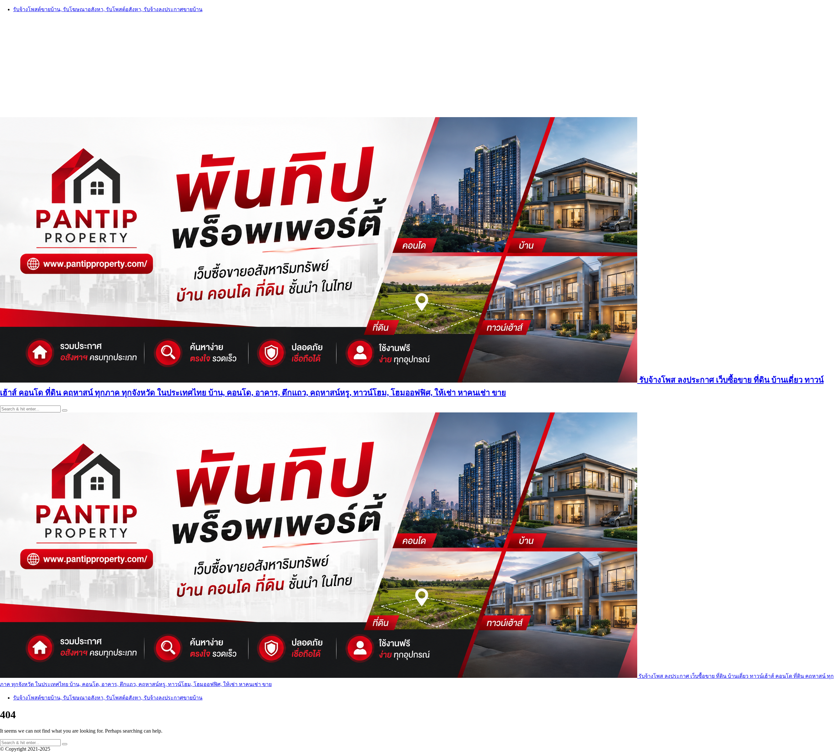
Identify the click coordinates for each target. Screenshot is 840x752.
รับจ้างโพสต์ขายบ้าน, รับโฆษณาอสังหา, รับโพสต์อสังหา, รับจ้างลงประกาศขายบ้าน (107, 9)
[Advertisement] (420, 65)
